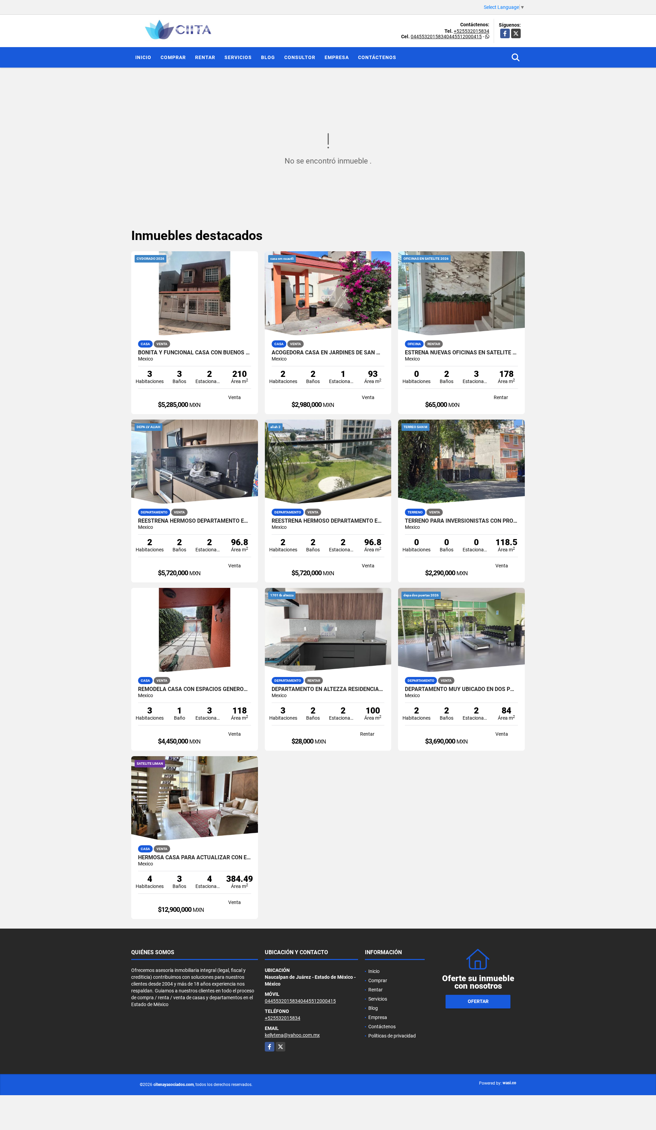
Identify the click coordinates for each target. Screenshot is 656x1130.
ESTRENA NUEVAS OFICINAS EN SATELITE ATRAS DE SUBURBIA (461, 352)
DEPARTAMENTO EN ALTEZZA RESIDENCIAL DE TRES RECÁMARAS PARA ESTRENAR (328, 689)
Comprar (173, 57)
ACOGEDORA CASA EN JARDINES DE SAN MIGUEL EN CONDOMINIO (328, 352)
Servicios (238, 57)
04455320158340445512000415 (446, 36)
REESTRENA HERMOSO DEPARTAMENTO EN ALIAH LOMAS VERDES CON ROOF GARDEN (328, 521)
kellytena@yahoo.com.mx (292, 1035)
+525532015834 (471, 31)
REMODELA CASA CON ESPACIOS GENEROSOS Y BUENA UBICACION (194, 689)
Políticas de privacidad (392, 1036)
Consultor (299, 57)
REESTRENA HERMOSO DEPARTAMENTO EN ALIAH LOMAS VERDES (194, 521)
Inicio (143, 57)
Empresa (337, 57)
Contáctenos (377, 57)
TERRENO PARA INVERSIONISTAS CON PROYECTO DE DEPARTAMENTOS (461, 521)
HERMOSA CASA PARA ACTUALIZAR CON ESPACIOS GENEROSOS (194, 857)
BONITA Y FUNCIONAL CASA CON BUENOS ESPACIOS (194, 352)
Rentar (205, 57)
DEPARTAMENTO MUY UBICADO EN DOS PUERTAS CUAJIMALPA (461, 689)
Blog (268, 57)
